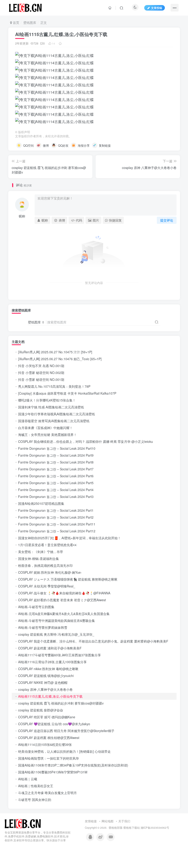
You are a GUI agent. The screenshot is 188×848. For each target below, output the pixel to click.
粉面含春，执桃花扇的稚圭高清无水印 (45, 565)
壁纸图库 (29, 22)
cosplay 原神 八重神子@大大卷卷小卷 (45, 689)
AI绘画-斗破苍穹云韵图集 (36, 606)
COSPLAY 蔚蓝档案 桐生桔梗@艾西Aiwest (48, 737)
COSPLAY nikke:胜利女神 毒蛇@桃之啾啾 (48, 668)
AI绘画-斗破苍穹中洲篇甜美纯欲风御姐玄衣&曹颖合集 (56, 620)
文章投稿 (156, 8)
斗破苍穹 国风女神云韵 (34, 799)
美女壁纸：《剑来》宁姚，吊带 (40, 551)
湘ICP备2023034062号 (155, 827)
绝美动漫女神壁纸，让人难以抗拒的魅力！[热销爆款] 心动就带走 (64, 751)
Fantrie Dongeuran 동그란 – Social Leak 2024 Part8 (56, 462)
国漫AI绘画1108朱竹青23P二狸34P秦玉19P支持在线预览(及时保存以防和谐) (73, 765)
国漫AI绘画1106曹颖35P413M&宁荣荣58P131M (52, 772)
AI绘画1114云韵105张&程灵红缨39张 (45, 744)
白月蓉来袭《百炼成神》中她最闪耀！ (45, 427)
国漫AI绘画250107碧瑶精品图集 (41, 503)
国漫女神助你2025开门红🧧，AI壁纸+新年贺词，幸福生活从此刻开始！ (69, 538)
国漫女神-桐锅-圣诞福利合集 (38, 558)
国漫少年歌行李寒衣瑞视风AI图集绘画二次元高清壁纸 (56, 414)
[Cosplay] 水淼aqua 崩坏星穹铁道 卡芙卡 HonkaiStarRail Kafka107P (67, 393)
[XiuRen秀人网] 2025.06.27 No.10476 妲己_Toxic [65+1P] (60, 359)
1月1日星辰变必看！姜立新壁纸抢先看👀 (47, 544)
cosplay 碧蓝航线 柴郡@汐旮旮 (40, 710)
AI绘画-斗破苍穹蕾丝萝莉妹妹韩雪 (42, 627)
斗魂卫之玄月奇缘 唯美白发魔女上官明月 (47, 792)
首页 (15, 22)
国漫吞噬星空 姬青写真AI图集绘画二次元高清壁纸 (53, 420)
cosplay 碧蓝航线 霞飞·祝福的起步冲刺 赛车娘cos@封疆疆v (61, 703)
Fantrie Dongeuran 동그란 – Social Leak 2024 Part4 (56, 489)
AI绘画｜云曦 (27, 779)
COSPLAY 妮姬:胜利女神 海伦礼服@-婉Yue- (50, 572)
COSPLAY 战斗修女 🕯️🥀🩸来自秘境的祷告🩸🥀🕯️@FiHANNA (64, 593)
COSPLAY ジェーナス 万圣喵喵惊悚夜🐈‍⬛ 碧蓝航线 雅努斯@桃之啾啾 (67, 579)
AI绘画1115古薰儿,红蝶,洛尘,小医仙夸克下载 (50, 696)
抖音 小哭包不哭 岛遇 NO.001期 (41, 365)
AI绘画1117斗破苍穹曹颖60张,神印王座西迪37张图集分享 (59, 655)
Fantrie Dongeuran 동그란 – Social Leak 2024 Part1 (56, 510)
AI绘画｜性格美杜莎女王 (35, 785)
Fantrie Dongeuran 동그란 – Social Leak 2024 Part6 (56, 476)
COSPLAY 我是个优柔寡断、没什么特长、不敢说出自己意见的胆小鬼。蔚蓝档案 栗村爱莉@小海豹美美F (93, 641)
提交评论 (166, 220)
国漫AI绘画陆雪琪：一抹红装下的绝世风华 (48, 758)
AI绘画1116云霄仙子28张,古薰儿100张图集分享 (52, 662)
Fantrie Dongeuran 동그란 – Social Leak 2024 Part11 (56, 524)
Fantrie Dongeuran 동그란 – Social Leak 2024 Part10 (56, 448)
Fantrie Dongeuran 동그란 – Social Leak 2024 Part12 (56, 531)
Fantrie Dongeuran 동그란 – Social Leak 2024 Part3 (56, 496)
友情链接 (91, 821)
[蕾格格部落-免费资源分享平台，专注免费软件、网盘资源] (23, 823)
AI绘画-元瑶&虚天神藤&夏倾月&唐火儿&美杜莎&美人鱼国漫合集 (64, 613)
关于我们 (124, 821)
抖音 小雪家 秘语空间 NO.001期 (41, 379)
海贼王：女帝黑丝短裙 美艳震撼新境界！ (47, 434)
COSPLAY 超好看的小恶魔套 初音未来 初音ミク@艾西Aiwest (62, 600)
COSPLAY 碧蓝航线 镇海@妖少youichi (46, 675)
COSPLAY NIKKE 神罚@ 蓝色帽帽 (42, 682)
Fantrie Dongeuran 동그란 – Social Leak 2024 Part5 (56, 482)
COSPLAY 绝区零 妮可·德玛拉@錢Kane (46, 717)
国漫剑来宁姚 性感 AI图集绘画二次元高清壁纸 (51, 407)
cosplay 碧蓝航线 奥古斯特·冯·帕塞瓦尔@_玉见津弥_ (56, 634)
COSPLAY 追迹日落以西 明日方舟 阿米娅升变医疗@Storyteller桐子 (66, 730)
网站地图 (107, 821)
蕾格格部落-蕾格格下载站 (124, 827)
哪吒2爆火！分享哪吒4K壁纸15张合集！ (47, 400)
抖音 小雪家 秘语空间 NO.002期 (41, 372)
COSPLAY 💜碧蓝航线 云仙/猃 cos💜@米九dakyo (54, 724)
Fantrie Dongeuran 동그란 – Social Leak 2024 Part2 (56, 517)
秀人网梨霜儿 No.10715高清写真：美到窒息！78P (54, 386)
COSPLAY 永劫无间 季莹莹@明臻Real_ (46, 586)
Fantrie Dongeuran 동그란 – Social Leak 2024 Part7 (56, 469)
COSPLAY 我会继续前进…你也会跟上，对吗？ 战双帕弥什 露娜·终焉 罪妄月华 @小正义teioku (85, 441)
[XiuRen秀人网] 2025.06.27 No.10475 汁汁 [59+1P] (55, 352)
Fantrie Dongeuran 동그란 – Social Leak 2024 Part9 (56, 455)
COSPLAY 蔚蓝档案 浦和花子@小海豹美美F (50, 648)
